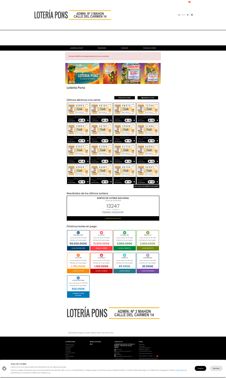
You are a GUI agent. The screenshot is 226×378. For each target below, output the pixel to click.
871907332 (118, 349)
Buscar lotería (125, 98)
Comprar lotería (70, 346)
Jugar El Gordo (101, 248)
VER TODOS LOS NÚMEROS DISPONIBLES (146, 186)
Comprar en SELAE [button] (149, 48)
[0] (188, 15)
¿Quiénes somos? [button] (76, 48)
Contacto (68, 349)
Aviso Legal (142, 346)
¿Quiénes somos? (70, 344)
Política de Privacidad (144, 348)
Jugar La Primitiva (124, 248)
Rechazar (216, 368)
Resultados (68, 348)
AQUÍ (48, 373)
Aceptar (200, 368)
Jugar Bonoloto (148, 248)
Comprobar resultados (113, 218)
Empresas (68, 351)
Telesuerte (141, 344)
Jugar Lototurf (78, 271)
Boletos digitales (70, 356)
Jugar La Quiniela (101, 271)
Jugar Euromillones (78, 248)
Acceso (182, 15)
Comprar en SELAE (70, 353)
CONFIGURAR (179, 370)
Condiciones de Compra (145, 351)
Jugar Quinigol (124, 271)
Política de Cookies (144, 349)
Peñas (67, 354)
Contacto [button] (124, 48)
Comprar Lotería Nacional (78, 294)
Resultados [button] (102, 48)
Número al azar (148, 98)
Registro (68, 359)
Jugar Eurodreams (147, 271)
